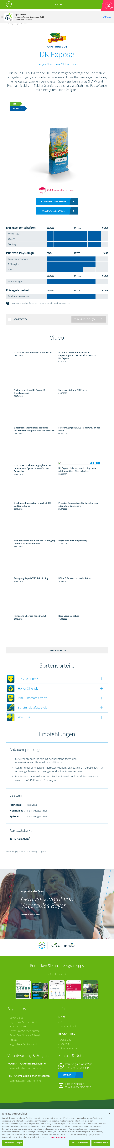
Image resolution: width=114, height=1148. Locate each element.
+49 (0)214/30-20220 (79, 1087)
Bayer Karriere (18, 1026)
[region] (57, 1128)
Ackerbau (65, 1039)
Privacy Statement (57, 1137)
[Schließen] (2, 17)
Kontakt (67, 1075)
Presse (13, 1039)
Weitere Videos (56, 650)
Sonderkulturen (69, 1048)
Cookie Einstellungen (13, 1142)
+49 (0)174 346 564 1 (79, 1067)
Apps (63, 1022)
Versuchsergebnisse (53, 210)
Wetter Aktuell (68, 1026)
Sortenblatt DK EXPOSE (53, 201)
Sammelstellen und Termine (25, 1068)
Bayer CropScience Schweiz (25, 1035)
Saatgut (64, 1044)
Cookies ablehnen (100, 1142)
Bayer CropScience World (24, 1022)
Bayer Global (17, 1017)
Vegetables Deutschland (23, 1044)
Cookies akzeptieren (79, 1142)
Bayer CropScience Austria (25, 1031)
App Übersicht (58, 974)
